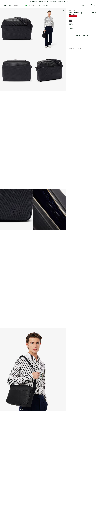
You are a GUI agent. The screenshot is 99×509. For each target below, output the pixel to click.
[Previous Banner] (4, 1)
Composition (73, 44)
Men (10, 5)
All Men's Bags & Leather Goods (75, 10)
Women (16, 5)
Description (73, 41)
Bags (83, 10)
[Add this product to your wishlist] (64, 10)
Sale (26, 5)
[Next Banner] (95, 1)
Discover (31, 5)
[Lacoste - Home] (5, 5)
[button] (83, 5)
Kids (21, 5)
